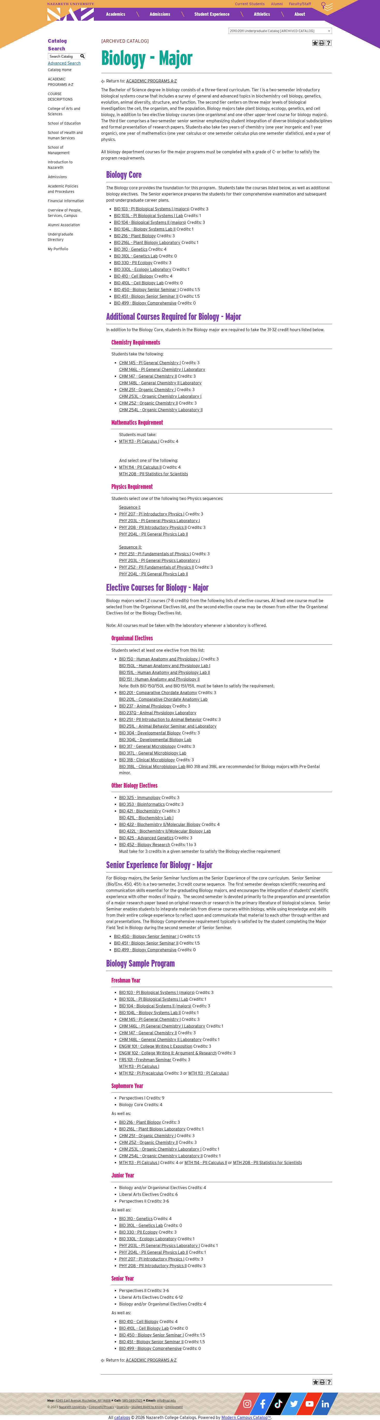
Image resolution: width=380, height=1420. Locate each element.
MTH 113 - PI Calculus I (139, 441)
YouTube (309, 1404)
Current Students (250, 4)
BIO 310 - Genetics (130, 249)
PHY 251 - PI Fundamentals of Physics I (155, 553)
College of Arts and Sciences (64, 111)
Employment (174, 1407)
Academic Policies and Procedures (63, 189)
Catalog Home (60, 70)
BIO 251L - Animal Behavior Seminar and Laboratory (168, 726)
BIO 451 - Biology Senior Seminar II (146, 296)
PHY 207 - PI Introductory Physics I (151, 514)
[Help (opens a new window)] (328, 43)
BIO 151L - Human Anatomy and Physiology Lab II (164, 672)
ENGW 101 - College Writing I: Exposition (155, 1046)
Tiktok (278, 1404)
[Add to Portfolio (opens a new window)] (315, 43)
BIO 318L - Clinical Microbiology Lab (152, 766)
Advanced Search (64, 63)
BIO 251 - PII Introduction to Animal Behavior (160, 719)
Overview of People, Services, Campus (64, 213)
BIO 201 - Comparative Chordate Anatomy (158, 692)
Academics (115, 14)
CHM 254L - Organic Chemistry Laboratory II (161, 409)
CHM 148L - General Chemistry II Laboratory (160, 383)
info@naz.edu (166, 1400)
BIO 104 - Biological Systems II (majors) (150, 222)
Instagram (247, 1404)
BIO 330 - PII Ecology (133, 262)
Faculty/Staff (300, 4)
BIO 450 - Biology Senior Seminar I (146, 289)
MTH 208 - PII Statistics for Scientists (153, 474)
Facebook (262, 1404)
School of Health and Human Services (65, 135)
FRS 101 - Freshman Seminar (145, 1059)
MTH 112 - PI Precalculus (141, 1073)
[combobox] (280, 31)
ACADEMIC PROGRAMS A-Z (60, 82)
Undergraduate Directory (60, 237)
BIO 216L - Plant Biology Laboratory (147, 242)
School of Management (59, 150)
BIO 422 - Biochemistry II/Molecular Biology (160, 824)
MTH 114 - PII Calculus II (140, 467)
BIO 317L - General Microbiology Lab (152, 753)
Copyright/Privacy (101, 1407)
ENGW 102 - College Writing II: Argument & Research (168, 1053)
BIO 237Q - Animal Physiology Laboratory (157, 712)
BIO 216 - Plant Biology (135, 235)
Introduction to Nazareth (60, 165)
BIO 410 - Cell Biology (133, 276)
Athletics (262, 14)
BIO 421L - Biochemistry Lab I (146, 817)
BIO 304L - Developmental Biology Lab (155, 739)
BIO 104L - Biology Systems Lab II (145, 229)
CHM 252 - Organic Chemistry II (148, 403)
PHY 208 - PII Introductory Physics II (153, 527)
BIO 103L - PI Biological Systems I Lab (148, 215)
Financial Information (66, 201)
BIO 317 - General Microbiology (147, 746)
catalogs (122, 1417)
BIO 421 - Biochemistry (140, 811)
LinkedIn (325, 1404)
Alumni (277, 4)
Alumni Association (64, 225)
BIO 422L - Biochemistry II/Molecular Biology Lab (165, 831)
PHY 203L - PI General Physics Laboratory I (159, 520)
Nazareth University (70, 12)
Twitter (294, 1404)
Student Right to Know (147, 1407)
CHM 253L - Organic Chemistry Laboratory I (160, 396)
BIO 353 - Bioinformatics (142, 804)
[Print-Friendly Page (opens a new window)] (322, 43)
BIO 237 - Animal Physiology (145, 706)
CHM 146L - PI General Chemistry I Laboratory (162, 369)
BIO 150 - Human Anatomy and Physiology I (159, 659)
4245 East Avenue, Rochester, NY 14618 (83, 1400)
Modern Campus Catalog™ (246, 1417)
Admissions (160, 14)
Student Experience (212, 14)
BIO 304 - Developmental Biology (150, 733)
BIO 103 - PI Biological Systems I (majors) (151, 209)
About (299, 14)
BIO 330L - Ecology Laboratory (142, 269)
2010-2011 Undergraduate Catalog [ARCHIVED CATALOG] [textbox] (272, 31)
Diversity (123, 1407)
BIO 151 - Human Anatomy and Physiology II (159, 679)
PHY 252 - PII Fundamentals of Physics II (156, 567)
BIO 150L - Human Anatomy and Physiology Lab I (164, 665)
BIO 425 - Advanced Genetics (146, 838)
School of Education (64, 123)
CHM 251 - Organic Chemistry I (147, 389)
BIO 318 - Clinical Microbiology (147, 759)
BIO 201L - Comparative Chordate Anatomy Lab (163, 699)
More (327, 6)
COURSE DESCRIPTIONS (60, 96)
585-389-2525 (132, 1400)
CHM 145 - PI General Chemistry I (150, 362)
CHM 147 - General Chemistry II (148, 376)
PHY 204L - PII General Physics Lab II (153, 534)
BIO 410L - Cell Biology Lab (139, 282)
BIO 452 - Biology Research (144, 844)
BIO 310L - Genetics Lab (136, 256)
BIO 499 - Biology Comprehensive (145, 303)
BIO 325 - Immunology (140, 797)
